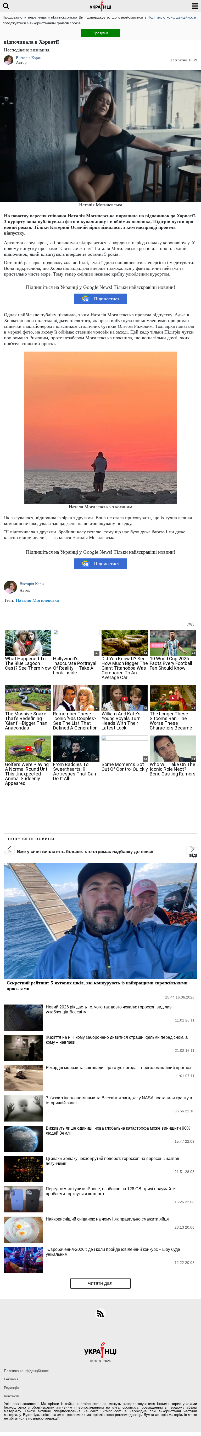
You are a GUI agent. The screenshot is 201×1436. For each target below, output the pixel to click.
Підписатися (106, 298)
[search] (6, 6)
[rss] (100, 1313)
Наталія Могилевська (37, 600)
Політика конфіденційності (26, 1371)
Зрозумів (100, 33)
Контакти (11, 1396)
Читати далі (101, 1283)
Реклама (11, 1379)
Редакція (11, 1388)
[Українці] (100, 6)
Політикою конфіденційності (172, 17)
